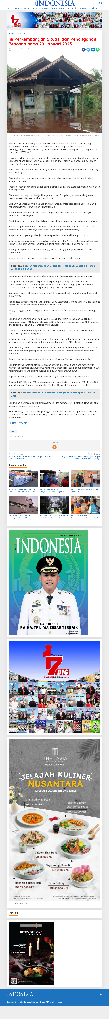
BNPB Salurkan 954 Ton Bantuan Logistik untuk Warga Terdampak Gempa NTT (54, 516)
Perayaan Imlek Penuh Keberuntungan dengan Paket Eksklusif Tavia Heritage (80, 456)
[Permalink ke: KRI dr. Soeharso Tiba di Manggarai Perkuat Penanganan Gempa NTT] (23, 504)
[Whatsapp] (98, 50)
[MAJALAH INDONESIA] (55, 3)
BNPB (12, 431)
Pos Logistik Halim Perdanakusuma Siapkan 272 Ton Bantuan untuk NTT (85, 516)
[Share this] (84, 50)
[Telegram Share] (93, 50)
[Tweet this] (88, 50)
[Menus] (9, 3)
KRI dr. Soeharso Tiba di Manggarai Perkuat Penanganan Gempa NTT (23, 516)
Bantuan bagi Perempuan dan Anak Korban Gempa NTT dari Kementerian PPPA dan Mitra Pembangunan (22, 490)
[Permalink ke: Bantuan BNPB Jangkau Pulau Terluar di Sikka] (85, 478)
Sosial (11, 50)
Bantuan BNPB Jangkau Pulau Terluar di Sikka (84, 490)
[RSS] (54, 447)
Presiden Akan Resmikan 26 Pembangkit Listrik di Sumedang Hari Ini (30, 456)
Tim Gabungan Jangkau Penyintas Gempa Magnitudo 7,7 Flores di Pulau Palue (54, 490)
